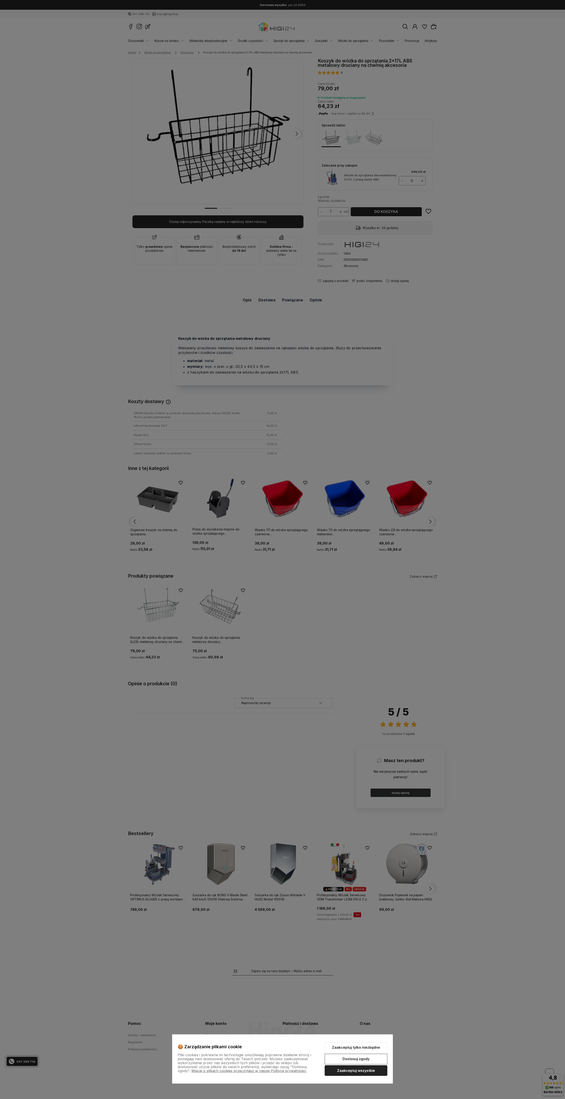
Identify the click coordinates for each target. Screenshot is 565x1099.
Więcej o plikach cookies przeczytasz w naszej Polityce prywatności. (249, 1071)
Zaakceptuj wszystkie (356, 1070)
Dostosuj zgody (356, 1059)
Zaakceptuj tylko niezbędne (356, 1047)
